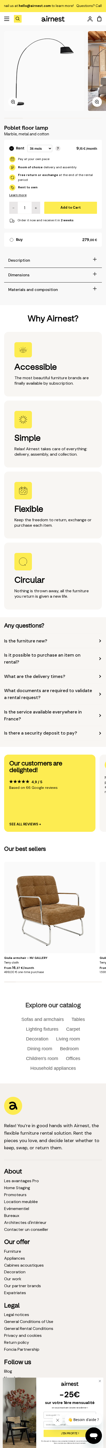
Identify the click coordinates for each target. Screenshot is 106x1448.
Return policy (16, 1342)
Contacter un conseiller (26, 1229)
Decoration (37, 1038)
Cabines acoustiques (24, 1265)
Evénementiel (16, 1208)
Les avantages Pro (21, 1181)
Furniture (12, 1251)
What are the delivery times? (34, 676)
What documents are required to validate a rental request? (48, 694)
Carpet (73, 1029)
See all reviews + (25, 824)
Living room (68, 1038)
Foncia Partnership (21, 1349)
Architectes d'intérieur (25, 1222)
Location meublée (21, 1201)
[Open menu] (7, 19)
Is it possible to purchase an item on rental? (42, 658)
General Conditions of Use (28, 1321)
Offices (73, 1058)
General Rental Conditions (28, 1328)
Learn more (18, 195)
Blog (8, 1371)
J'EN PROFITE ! (70, 1433)
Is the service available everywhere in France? (43, 715)
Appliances (14, 1258)
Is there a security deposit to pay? (40, 733)
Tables (78, 1019)
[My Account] (88, 18)
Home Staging (17, 1187)
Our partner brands (22, 1285)
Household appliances (53, 1068)
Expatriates (15, 1292)
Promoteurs (15, 1194)
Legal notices (16, 1314)
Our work (12, 1279)
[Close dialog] (100, 1381)
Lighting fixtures (42, 1029)
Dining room (39, 1048)
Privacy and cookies (23, 1335)
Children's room (42, 1058)
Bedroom (69, 1048)
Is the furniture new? (25, 641)
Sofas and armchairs (42, 1019)
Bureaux (11, 1215)
